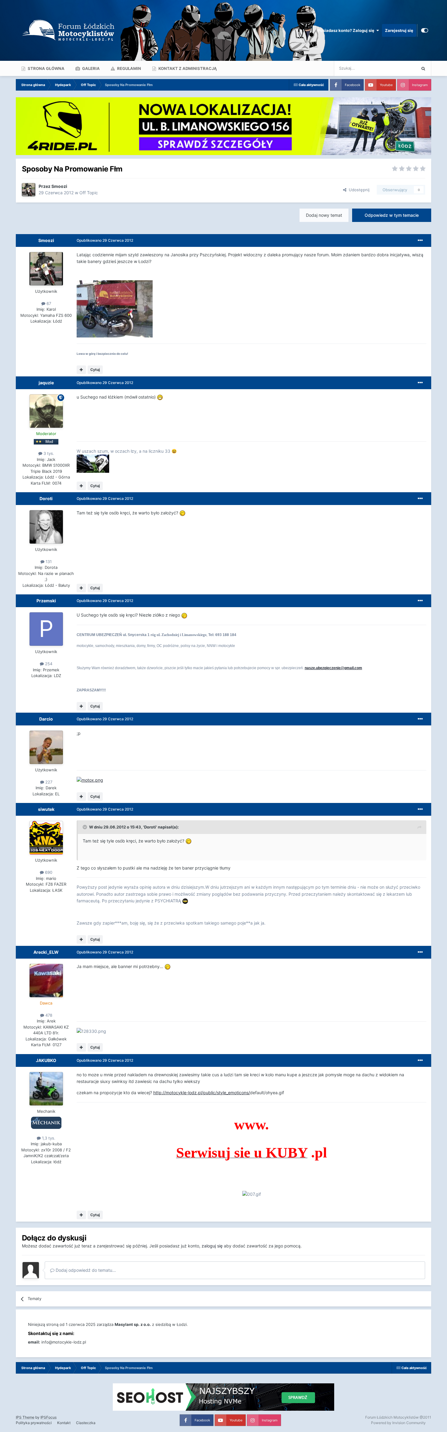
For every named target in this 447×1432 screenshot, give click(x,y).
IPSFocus (48, 1417)
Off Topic (88, 192)
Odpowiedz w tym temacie (392, 215)
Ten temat (398, 68)
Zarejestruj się (399, 30)
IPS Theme (25, 1417)
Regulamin (128, 68)
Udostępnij (357, 189)
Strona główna (45, 68)
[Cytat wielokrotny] (81, 369)
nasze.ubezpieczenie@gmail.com (333, 668)
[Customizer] (424, 30)
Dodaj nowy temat (324, 215)
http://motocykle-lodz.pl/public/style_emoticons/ (201, 1092)
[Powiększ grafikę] (115, 308)
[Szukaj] (423, 68)
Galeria (90, 68)
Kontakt (64, 1422)
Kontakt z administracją (187, 68)
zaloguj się (212, 1245)
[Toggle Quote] (85, 827)
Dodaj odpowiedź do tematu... (85, 1270)
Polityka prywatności (34, 1422)
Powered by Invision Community (398, 1422)
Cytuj (95, 369)
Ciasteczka (85, 1422)
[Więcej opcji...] (420, 240)
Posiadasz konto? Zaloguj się (347, 30)
